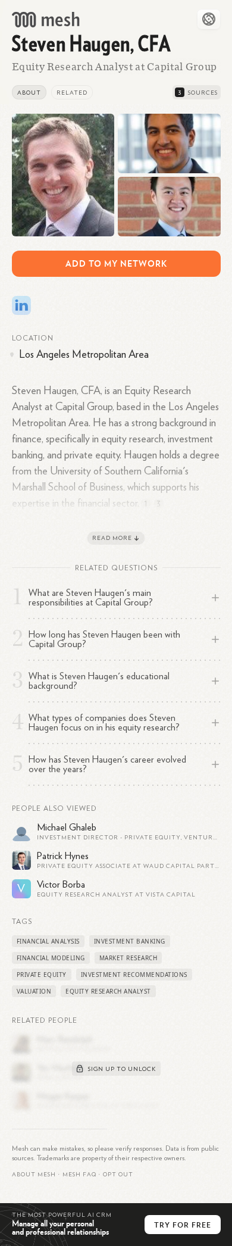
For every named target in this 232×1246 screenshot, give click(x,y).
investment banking (129, 941)
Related (72, 93)
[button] (79, 1174)
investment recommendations (134, 974)
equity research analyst (108, 991)
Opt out (118, 1175)
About (29, 93)
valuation (34, 991)
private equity (42, 974)
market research (128, 958)
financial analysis (48, 941)
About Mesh (34, 1175)
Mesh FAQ (79, 1175)
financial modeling (51, 958)
